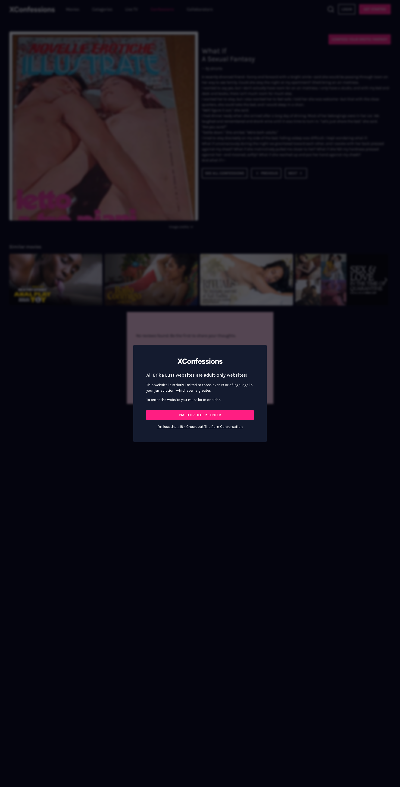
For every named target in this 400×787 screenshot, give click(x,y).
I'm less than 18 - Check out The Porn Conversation (200, 426)
